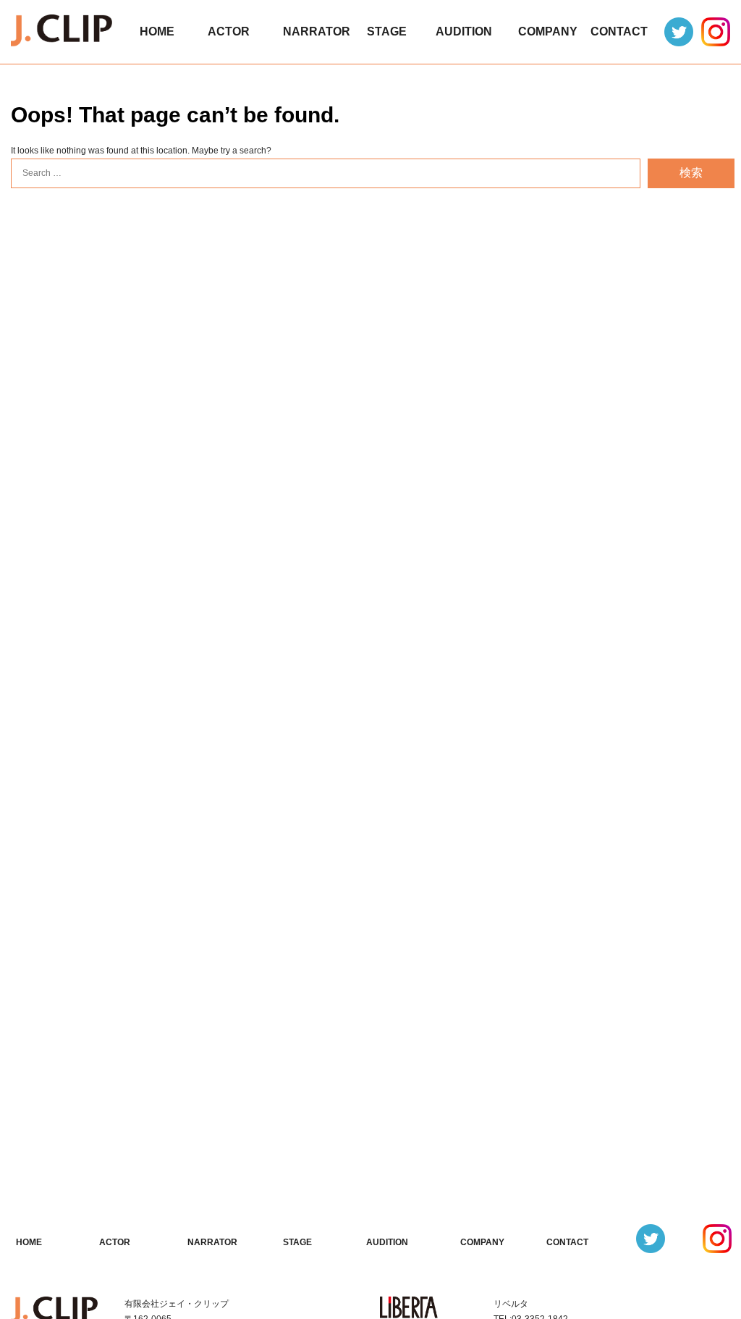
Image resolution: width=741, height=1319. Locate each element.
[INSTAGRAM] (716, 32)
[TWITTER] (679, 32)
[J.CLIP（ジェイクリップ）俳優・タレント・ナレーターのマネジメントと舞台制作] (61, 33)
